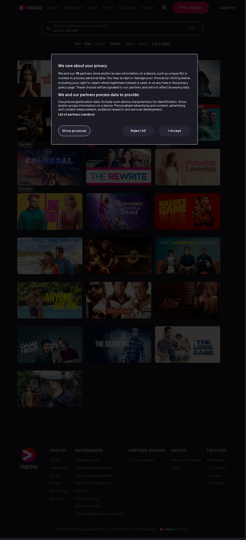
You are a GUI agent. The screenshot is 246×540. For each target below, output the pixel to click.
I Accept (174, 130)
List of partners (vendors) (76, 114)
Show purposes (74, 130)
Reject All (138, 130)
